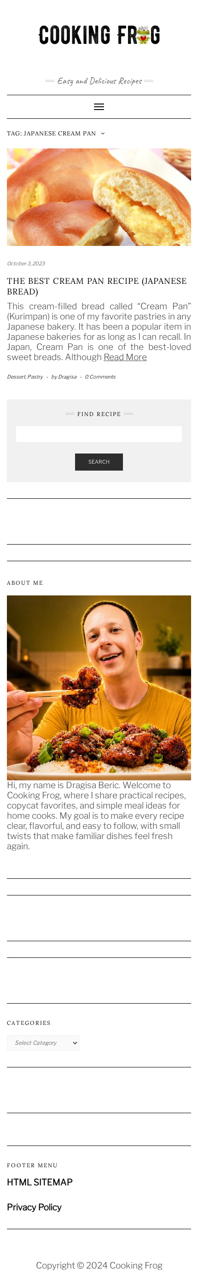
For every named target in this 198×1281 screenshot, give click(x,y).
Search (99, 462)
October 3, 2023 (26, 263)
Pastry (35, 377)
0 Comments (100, 377)
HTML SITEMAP (40, 1182)
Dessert (16, 377)
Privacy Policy (34, 1207)
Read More (125, 357)
